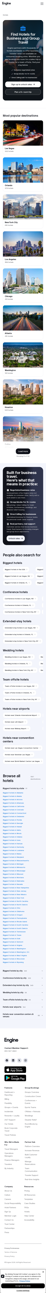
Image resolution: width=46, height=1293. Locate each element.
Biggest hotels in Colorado (13, 810)
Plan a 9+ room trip (23, 92)
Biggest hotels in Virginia (12, 945)
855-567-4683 (10, 1051)
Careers (7, 1199)
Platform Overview (32, 1146)
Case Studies (29, 1203)
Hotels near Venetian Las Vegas (17, 755)
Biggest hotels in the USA (15, 569)
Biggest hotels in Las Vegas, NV (17, 576)
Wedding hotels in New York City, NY (19, 670)
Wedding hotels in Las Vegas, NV (18, 657)
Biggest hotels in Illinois (12, 833)
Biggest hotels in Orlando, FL (16, 583)
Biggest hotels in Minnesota (14, 867)
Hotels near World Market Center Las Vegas (22, 761)
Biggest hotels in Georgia (13, 823)
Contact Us (9, 1220)
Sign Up (7, 1212)
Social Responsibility (12, 1203)
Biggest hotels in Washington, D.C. (16, 952)
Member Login (10, 1216)
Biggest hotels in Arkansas (13, 803)
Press (6, 1232)
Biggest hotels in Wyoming (13, 962)
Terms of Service (10, 1252)
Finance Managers (11, 1160)
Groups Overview (32, 1092)
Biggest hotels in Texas (12, 935)
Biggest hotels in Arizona (12, 799)
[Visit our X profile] (19, 1060)
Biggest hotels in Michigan (13, 864)
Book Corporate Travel (10, 1129)
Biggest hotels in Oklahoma (13, 911)
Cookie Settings (23, 1290)
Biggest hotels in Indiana (12, 837)
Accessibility (29, 1220)
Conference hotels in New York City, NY (20, 612)
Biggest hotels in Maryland (13, 857)
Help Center (29, 1216)
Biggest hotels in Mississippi (14, 871)
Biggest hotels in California (13, 806)
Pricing (27, 1191)
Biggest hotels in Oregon (13, 915)
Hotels (27, 1212)
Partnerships (9, 1228)
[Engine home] (23, 1040)
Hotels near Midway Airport (15, 728)
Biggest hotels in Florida (12, 820)
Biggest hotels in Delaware (13, 816)
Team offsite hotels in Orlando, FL (18, 693)
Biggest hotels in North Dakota (15, 905)
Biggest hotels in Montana (13, 877)
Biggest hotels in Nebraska (13, 881)
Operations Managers (8, 1154)
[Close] (43, 1272)
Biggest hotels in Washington (14, 949)
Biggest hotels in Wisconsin (14, 959)
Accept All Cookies (23, 1286)
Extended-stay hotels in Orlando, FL (19, 634)
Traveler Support (31, 1175)
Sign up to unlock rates (21, 84)
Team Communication (31, 1169)
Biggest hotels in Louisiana (13, 850)
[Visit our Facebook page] (6, 1060)
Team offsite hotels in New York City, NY (21, 699)
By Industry (9, 1168)
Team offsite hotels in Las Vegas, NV (19, 686)
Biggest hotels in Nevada (13, 884)
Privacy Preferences (11, 1248)
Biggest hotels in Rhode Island (15, 922)
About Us (8, 1191)
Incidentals (8, 1111)
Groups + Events (11, 1107)
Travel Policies (10, 1135)
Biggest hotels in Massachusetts (16, 860)
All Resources (29, 1195)
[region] (23, 1281)
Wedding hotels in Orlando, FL (16, 664)
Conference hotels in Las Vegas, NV (19, 599)
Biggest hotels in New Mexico (15, 894)
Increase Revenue (32, 1150)
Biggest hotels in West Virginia (15, 955)
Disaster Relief (31, 1120)
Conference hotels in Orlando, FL (18, 605)
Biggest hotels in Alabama (13, 793)
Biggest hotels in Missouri (13, 874)
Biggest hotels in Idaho (12, 830)
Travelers (8, 1164)
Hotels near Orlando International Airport (21, 715)
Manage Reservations (30, 1163)
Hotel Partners (10, 1207)
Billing (6, 1099)
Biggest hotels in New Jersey (14, 891)
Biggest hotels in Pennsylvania (15, 918)
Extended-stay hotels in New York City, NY (21, 641)
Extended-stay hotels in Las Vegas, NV (20, 628)
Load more (23, 451)
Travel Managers (11, 1149)
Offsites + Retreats (32, 1111)
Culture (7, 1195)
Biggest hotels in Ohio (11, 908)
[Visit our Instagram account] (25, 1060)
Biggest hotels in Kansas (13, 844)
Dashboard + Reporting (9, 1093)
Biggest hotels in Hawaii (12, 827)
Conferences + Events (31, 1101)
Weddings (29, 1116)
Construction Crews (33, 1096)
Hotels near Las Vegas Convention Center (21, 748)
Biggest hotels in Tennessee (14, 932)
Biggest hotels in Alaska (12, 796)
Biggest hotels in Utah (11, 938)
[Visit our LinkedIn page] (13, 1060)
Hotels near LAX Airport (14, 722)
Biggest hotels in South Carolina (15, 925)
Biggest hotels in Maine (12, 854)
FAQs (26, 1207)
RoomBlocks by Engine (31, 1125)
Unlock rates (14, 538)
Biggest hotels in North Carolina (15, 901)
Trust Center (9, 1224)
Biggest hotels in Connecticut (14, 813)
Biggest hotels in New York (13, 898)
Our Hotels (8, 1124)
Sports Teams (30, 1107)
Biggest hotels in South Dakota (15, 928)
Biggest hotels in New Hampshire (16, 888)
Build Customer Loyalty (31, 1156)
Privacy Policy (9, 1256)
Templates (28, 1199)
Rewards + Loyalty (11, 1116)
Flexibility (8, 1103)
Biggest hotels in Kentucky (13, 847)
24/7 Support (9, 1120)
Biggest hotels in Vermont (13, 942)
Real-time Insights (32, 1179)
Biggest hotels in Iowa (11, 840)
